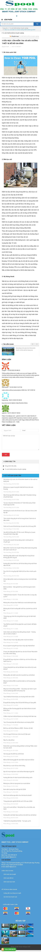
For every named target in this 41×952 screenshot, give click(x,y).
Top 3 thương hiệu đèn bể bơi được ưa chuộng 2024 (18, 722)
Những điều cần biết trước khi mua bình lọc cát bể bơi (19, 675)
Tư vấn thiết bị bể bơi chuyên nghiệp (19, 28)
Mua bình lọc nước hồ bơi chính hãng (14, 765)
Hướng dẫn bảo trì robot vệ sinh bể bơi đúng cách (17, 777)
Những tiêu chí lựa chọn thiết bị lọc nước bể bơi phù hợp (19, 602)
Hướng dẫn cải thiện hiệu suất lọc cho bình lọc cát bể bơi (19, 815)
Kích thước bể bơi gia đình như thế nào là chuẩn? (17, 795)
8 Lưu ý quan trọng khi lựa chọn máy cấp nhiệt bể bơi (19, 645)
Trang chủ (5, 28)
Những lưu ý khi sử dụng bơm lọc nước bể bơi (16, 783)
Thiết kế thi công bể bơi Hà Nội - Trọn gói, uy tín (17, 821)
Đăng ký (36, 16)
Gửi (6, 454)
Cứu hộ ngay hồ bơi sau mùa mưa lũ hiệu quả (16, 734)
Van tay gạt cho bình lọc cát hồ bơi (13, 754)
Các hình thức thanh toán (10, 897)
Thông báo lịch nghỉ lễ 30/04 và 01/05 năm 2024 (18, 801)
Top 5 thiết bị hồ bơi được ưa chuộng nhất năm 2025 (18, 696)
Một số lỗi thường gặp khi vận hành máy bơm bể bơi (18, 759)
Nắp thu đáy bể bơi (8, 740)
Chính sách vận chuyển (10, 874)
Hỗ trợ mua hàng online (9, 889)
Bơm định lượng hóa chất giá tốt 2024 (14, 789)
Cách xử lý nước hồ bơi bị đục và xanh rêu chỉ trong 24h (19, 526)
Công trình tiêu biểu (10, 466)
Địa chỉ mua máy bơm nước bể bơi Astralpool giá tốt (18, 771)
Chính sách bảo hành (9, 882)
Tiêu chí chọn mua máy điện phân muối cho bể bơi (18, 640)
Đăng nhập (28, 16)
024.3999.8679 (10, 949)
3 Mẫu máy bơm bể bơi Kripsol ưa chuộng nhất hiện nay (19, 716)
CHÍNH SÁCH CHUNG (7, 870)
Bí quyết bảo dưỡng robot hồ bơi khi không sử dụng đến (19, 702)
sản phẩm (20, 16)
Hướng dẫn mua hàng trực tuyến (12, 893)
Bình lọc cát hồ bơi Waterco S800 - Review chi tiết (18, 728)
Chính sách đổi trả (8, 878)
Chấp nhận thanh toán (10, 904)
